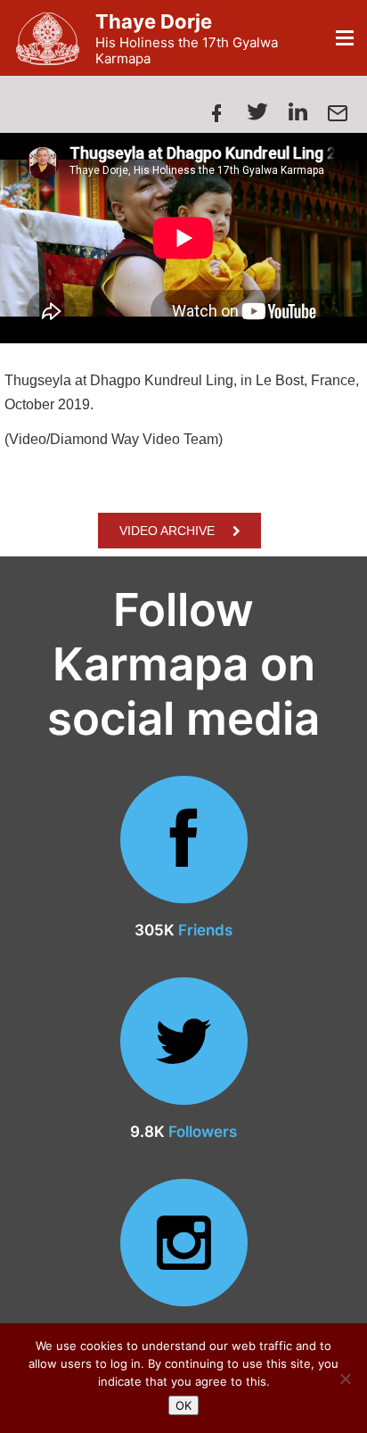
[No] (345, 1379)
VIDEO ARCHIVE (167, 530)
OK (183, 1405)
